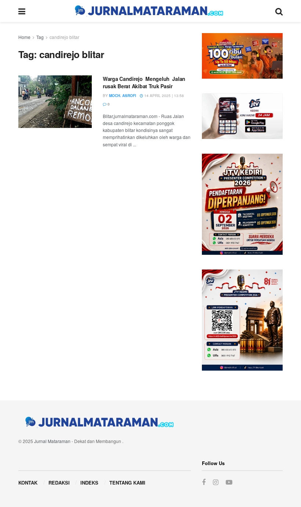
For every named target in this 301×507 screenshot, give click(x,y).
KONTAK (27, 482)
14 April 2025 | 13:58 (163, 95)
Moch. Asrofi (122, 95)
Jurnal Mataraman (52, 441)
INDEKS (89, 482)
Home (24, 37)
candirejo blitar (64, 37)
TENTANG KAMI (127, 482)
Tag (40, 37)
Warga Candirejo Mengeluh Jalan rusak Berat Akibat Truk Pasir (145, 82)
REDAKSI (59, 482)
